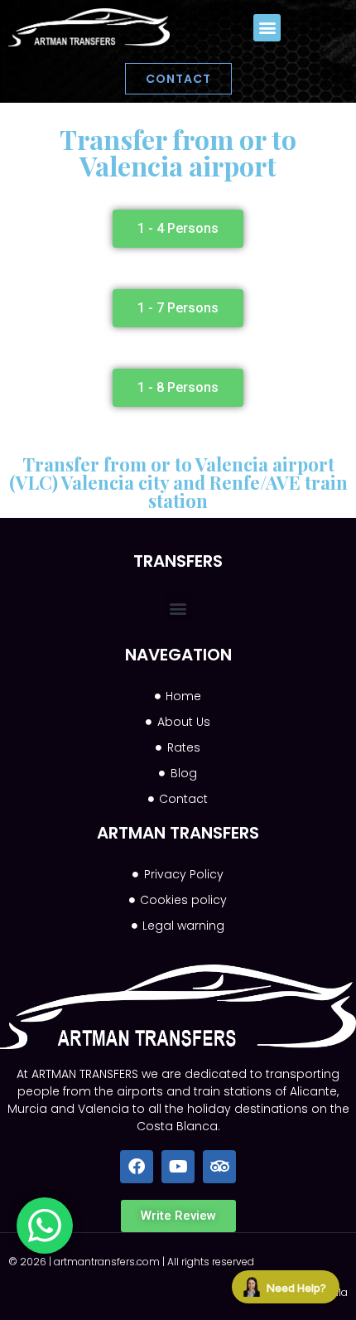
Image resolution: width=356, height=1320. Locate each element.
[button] (267, 27)
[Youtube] (178, 1166)
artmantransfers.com (107, 1262)
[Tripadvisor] (219, 1166)
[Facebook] (136, 1166)
